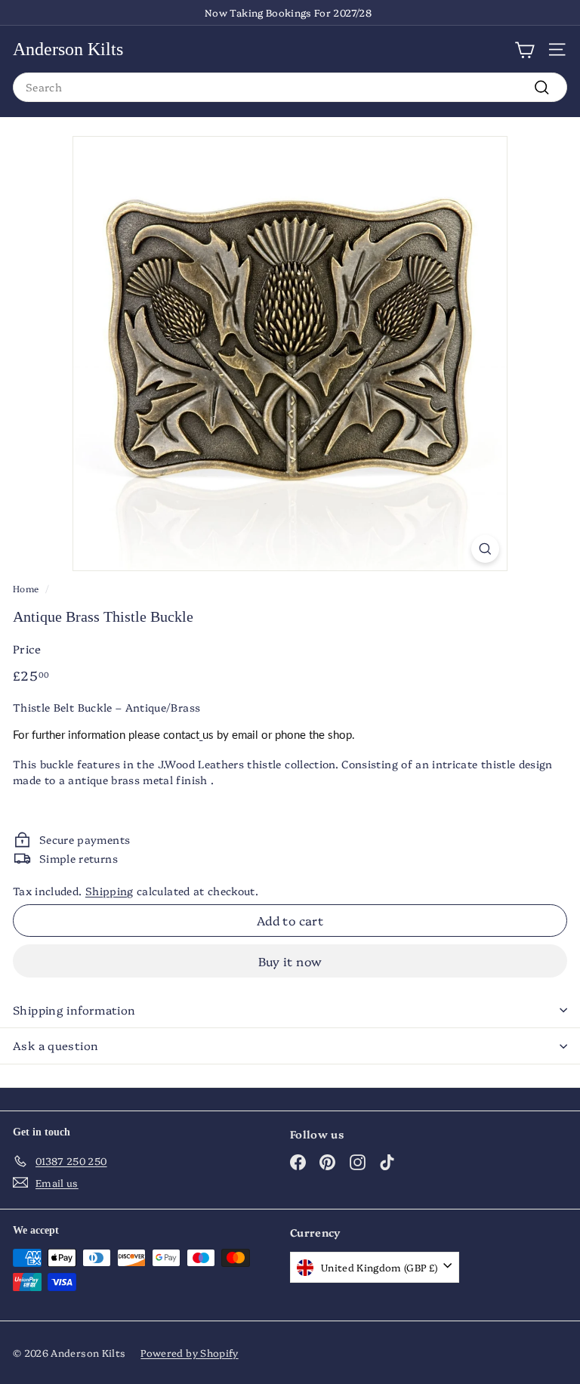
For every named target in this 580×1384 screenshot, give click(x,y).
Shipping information (74, 1010)
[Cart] (524, 49)
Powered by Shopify (189, 1352)
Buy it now (290, 961)
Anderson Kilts (68, 49)
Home (26, 588)
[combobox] (290, 87)
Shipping (109, 890)
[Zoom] (485, 549)
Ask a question (55, 1045)
